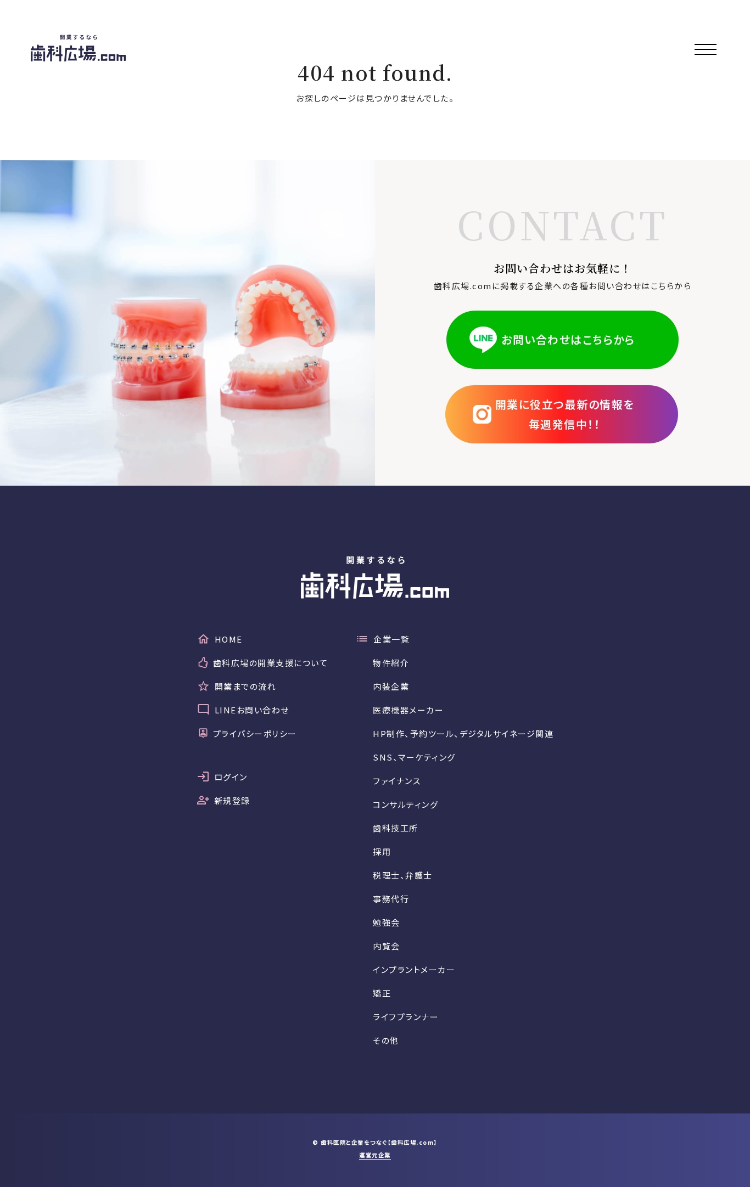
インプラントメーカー (414, 969)
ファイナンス (397, 780)
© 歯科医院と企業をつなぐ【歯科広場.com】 (375, 1142)
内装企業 (391, 686)
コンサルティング (405, 804)
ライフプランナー (406, 1016)
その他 (386, 1040)
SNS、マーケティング (414, 757)
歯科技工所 (395, 828)
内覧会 (386, 946)
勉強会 (386, 922)
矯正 (382, 993)
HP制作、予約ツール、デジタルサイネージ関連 (463, 733)
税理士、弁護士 (403, 875)
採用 (382, 851)
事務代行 (391, 898)
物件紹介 (391, 662)
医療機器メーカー (408, 710)
